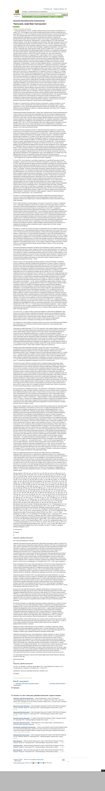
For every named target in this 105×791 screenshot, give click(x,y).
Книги (52, 16)
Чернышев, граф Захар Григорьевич (23, 698)
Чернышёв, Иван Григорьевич (21, 722)
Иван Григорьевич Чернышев (21, 706)
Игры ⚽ (60, 16)
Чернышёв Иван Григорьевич (21, 734)
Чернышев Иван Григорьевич (21, 712)
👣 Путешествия (17, 760)
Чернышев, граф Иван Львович (57, 683)
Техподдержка (33, 759)
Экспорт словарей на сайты (18, 762)
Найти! (64, 14)
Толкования (38, 16)
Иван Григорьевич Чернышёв (21, 718)
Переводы (45, 16)
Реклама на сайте (40, 759)
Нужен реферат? (24, 681)
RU (65, 8)
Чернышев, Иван (17, 745)
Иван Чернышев (17, 741)
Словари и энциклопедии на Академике (34, 11)
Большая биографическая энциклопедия (28, 16)
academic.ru (17, 16)
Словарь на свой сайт (59, 8)
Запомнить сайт (48, 8)
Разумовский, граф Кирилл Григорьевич (24, 727)
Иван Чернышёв (17, 750)
